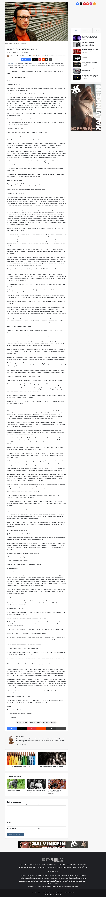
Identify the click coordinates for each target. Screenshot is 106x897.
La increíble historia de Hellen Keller (36, 790)
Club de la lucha (35, 722)
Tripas (54, 722)
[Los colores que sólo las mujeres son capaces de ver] (77, 51)
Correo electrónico (11, 828)
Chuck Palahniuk (11, 63)
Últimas (97, 30)
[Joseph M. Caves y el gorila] (16, 784)
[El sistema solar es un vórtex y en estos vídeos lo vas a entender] (77, 77)
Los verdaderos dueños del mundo (90, 56)
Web (39, 828)
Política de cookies (57, 894)
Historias (45, 722)
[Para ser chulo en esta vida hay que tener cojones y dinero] (57, 784)
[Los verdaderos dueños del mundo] (77, 58)
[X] (21, 744)
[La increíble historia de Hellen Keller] (36, 784)
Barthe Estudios (48, 894)
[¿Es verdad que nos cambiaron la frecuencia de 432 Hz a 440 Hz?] (77, 38)
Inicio (7, 43)
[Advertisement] (86, 17)
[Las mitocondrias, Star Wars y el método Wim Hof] (77, 71)
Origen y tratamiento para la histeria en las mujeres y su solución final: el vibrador (88, 44)
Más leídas (75, 30)
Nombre (9, 822)
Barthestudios (13, 55)
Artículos (11, 43)
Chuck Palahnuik (22, 722)
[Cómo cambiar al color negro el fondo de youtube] (77, 64)
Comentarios (86, 30)
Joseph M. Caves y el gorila (13, 790)
